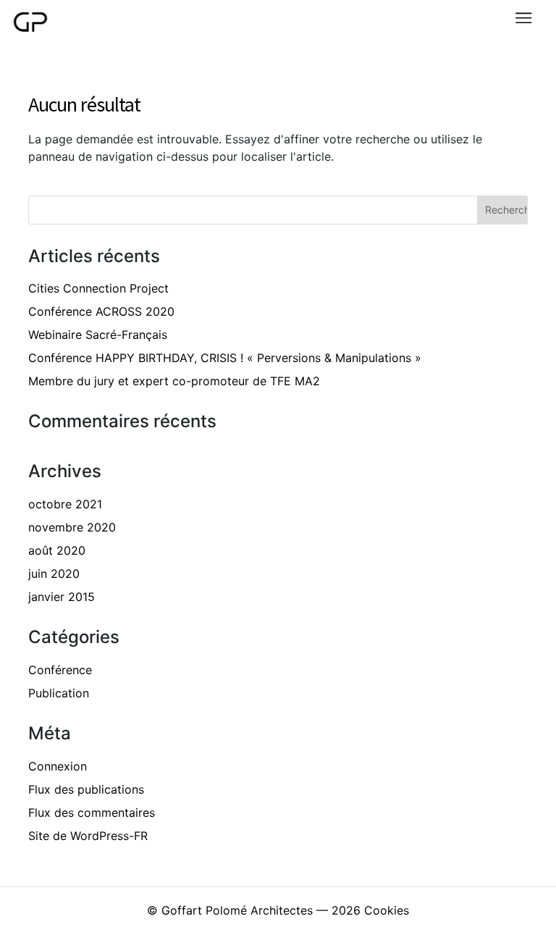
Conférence (60, 670)
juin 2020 (54, 573)
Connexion (57, 766)
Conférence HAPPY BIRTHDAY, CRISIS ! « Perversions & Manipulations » (224, 357)
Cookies (386, 910)
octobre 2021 (65, 504)
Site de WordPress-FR (88, 835)
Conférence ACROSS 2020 (101, 311)
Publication (58, 693)
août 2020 (56, 550)
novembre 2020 (72, 527)
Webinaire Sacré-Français (97, 334)
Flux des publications (86, 789)
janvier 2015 (61, 596)
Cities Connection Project (98, 288)
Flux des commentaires (91, 812)
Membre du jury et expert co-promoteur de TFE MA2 (174, 381)
